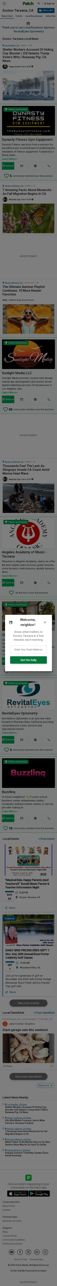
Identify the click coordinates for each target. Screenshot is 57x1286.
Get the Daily (28, 660)
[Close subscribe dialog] (45, 622)
